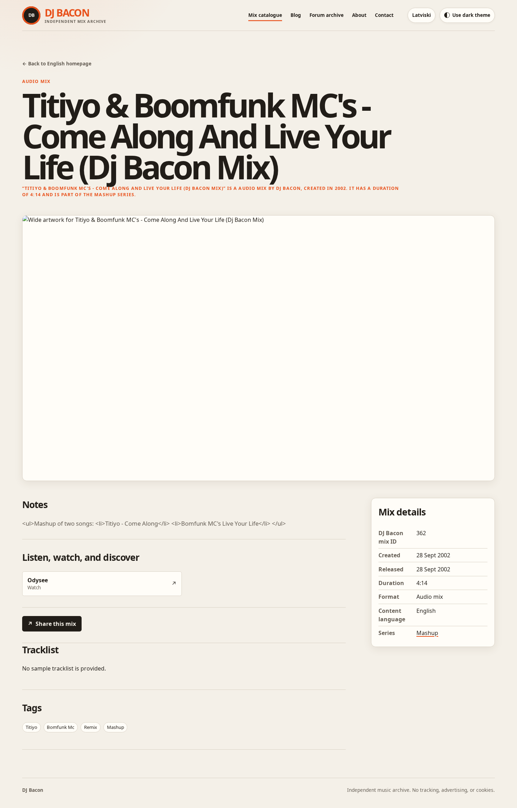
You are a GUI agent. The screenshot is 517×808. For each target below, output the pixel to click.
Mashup (427, 633)
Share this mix (51, 624)
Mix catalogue (265, 15)
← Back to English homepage (56, 63)
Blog (296, 15)
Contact (384, 15)
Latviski (421, 15)
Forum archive (326, 15)
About (359, 15)
